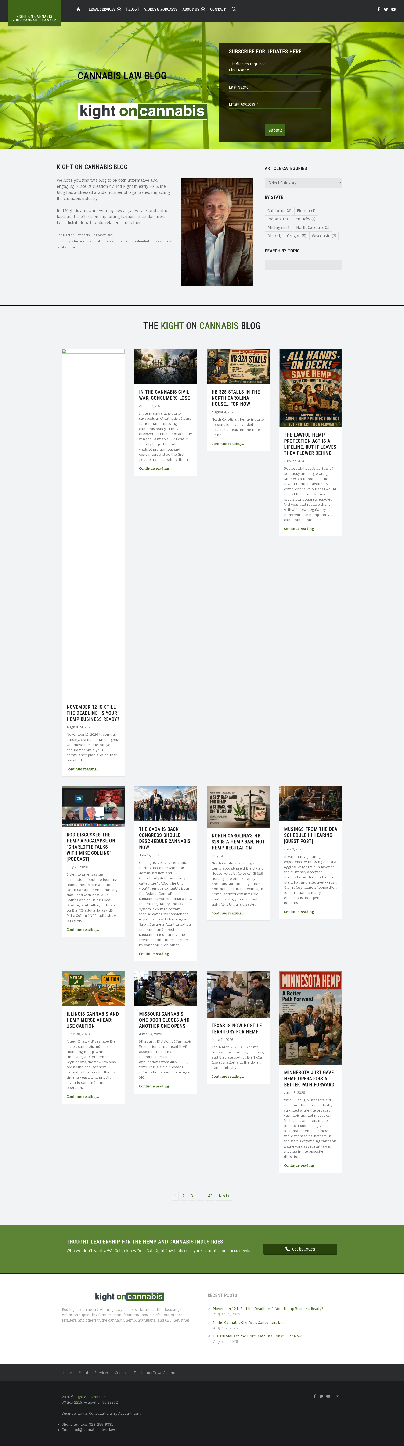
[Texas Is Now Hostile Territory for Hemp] (238, 994)
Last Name (239, 87)
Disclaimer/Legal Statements (158, 1373)
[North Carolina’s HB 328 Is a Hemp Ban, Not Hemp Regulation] (238, 806)
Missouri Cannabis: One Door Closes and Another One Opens (164, 1020)
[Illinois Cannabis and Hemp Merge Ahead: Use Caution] (93, 988)
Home (67, 1373)
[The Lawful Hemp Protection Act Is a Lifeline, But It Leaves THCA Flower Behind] (310, 387)
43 (210, 1196)
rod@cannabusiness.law (94, 1430)
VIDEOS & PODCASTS (160, 9)
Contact (218, 9)
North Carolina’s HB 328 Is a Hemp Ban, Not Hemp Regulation (238, 842)
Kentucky (304, 219)
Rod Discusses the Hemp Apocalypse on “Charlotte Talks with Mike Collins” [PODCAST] (91, 847)
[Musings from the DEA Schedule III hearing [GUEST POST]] (310, 803)
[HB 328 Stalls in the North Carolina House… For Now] (238, 366)
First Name (239, 70)
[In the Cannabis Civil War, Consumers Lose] (165, 366)
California (279, 210)
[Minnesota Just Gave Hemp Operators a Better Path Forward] (310, 1017)
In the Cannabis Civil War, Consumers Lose (249, 1323)
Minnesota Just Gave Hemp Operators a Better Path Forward (309, 1078)
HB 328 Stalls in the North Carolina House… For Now (236, 398)
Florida (306, 210)
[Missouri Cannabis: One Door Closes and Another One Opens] (165, 988)
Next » (224, 1196)
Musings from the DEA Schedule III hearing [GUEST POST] (310, 835)
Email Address (243, 104)
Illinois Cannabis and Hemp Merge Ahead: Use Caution (93, 1020)
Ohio (274, 236)
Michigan (279, 227)
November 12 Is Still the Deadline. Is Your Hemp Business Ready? (93, 713)
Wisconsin (324, 236)
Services (102, 1373)
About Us (191, 9)
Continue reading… (83, 769)
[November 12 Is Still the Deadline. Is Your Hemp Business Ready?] (93, 524)
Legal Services (102, 9)
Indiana (277, 219)
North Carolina (312, 227)
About (83, 1373)
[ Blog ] (132, 9)
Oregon (296, 236)
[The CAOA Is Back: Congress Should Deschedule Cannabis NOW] (165, 803)
